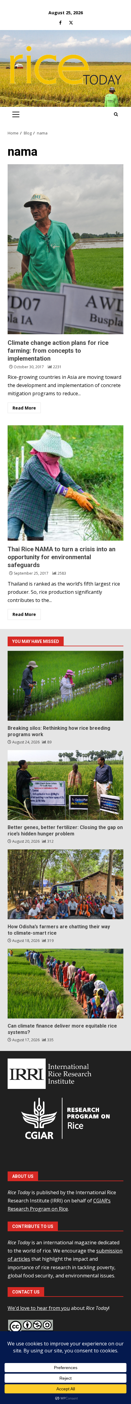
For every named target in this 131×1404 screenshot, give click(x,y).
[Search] (116, 114)
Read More (24, 408)
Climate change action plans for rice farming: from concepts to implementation (65, 249)
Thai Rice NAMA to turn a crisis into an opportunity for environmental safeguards (65, 483)
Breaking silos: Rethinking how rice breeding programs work (65, 686)
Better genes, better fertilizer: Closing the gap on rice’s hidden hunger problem (65, 785)
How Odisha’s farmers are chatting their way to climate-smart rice (65, 884)
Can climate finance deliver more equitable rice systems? (65, 983)
